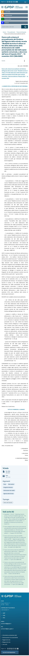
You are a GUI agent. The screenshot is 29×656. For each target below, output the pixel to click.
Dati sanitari (11, 484)
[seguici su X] (15, 1)
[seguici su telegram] (13, 1)
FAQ (4, 615)
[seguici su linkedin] (7, 1)
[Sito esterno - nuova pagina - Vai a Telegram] (14, 648)
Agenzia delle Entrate (8, 493)
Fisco (5, 484)
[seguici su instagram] (9, 1)
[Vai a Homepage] (11, 597)
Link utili (4, 644)
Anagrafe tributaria (8, 487)
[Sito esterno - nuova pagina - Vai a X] (15, 648)
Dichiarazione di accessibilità (10, 637)
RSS (4, 617)
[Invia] (24, 26)
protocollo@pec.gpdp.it (7, 629)
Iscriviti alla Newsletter (9, 652)
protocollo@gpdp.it (6, 623)
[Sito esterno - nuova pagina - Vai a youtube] (12, 648)
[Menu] (26, 7)
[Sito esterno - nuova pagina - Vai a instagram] (10, 648)
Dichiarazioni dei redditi (9, 490)
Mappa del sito (6, 642)
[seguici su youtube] (11, 1)
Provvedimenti (11, 32)
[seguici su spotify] (17, 1)
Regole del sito (6, 640)
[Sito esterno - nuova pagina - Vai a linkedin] (8, 648)
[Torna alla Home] (12, 7)
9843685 (8, 473)
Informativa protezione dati (9, 635)
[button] (24, 61)
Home (4, 32)
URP (4, 613)
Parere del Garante (21, 32)
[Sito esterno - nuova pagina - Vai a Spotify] (17, 648)
